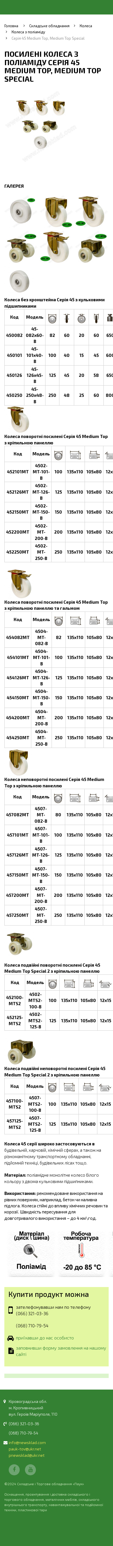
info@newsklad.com (27, 1442)
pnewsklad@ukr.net (27, 1455)
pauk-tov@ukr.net (25, 1448)
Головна (11, 25)
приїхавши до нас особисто (45, 1337)
